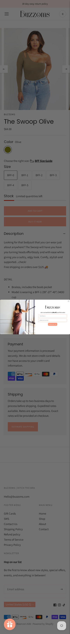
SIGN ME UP (52, 324)
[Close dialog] (68, 301)
